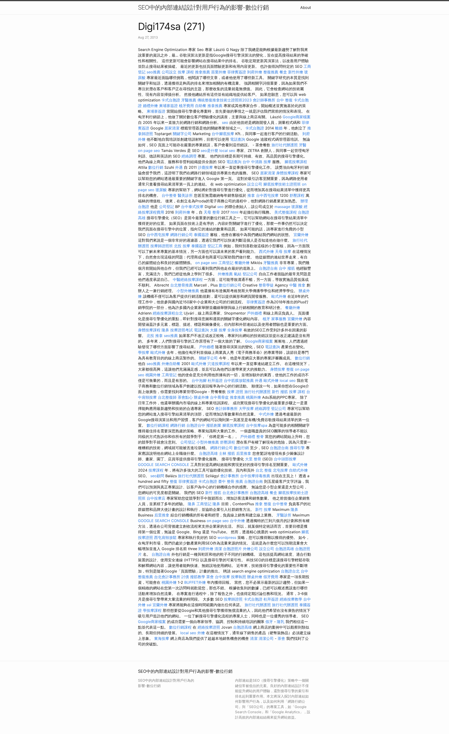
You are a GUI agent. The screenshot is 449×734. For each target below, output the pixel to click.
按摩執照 (238, 576)
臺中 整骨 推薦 (230, 481)
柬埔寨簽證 (168, 105)
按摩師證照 (233, 599)
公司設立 (169, 72)
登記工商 (214, 245)
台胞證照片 (232, 548)
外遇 (179, 167)
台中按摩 (222, 576)
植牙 (266, 318)
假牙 (269, 621)
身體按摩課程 (287, 173)
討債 (185, 576)
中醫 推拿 (297, 285)
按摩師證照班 (161, 245)
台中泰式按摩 (192, 206)
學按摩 (143, 352)
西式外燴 (266, 251)
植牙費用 (186, 105)
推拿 (251, 195)
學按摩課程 (152, 610)
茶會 (210, 576)
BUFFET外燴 (195, 582)
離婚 (278, 128)
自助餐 (200, 105)
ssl (149, 604)
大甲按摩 (246, 408)
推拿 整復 (263, 503)
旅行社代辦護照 (285, 145)
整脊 (260, 436)
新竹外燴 (295, 72)
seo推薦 (153, 72)
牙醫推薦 (188, 100)
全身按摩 (234, 330)
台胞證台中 (195, 425)
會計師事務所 (264, 100)
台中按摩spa (256, 425)
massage (282, 206)
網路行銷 (177, 425)
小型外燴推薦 (188, 290)
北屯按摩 (280, 470)
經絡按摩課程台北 (168, 313)
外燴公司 (250, 548)
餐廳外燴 (242, 262)
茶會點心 (185, 397)
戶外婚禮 (254, 313)
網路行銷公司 (181, 234)
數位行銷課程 (158, 425)
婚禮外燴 (150, 105)
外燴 (201, 632)
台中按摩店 (156, 498)
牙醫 (302, 145)
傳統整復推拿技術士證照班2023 (224, 100)
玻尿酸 (161, 189)
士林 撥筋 (227, 453)
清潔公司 (266, 638)
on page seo (149, 150)
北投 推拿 (155, 335)
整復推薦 (270, 72)
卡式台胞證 (170, 100)
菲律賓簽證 (236, 72)
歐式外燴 (278, 296)
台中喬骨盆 (219, 397)
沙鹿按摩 (205, 167)
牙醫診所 (283, 515)
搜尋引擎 (297, 447)
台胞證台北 (290, 571)
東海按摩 (161, 638)
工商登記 (225, 262)
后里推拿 (243, 453)
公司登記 (166, 206)
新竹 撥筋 (280, 391)
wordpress (226, 537)
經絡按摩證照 (209, 627)
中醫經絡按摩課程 (188, 279)
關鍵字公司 (182, 133)
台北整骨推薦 (181, 285)
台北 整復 (264, 470)
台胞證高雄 (208, 453)
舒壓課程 (297, 195)
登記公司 (250, 274)
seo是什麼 (209, 150)
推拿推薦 (202, 72)
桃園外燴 (152, 374)
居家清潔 (171, 128)
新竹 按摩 (263, 509)
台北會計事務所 (235, 492)
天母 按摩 (283, 251)
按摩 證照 (235, 391)
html (234, 212)
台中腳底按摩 (223, 133)
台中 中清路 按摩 (257, 161)
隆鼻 (165, 330)
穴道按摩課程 (218, 363)
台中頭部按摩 (285, 459)
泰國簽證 (201, 234)
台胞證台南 (268, 268)
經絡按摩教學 (291, 599)
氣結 (237, 274)
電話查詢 (237, 139)
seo (225, 122)
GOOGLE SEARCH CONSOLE (163, 464)
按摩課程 (155, 470)
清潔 (218, 548)
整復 (290, 369)
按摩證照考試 (181, 330)
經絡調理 (188, 156)
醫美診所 (185, 195)
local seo (227, 150)
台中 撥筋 (287, 268)
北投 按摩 (182, 245)
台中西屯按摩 (267, 195)
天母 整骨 (212, 212)
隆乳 (280, 621)
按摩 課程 (186, 72)
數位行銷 (155, 167)
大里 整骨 (253, 459)
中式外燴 (266, 414)
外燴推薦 (225, 274)
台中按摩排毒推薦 (255, 475)
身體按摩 (277, 369)
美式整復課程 (285, 212)
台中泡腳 (199, 380)
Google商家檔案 (297, 117)
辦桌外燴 (201, 397)
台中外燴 (237, 520)
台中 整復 (284, 100)
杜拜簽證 (215, 380)
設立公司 (254, 184)
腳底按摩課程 (296, 161)
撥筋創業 (213, 425)
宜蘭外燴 (300, 234)
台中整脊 (169, 195)
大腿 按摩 (218, 330)
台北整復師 (167, 397)
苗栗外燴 (218, 72)
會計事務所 (229, 475)
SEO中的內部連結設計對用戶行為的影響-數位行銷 (203, 7)
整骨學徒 (266, 285)
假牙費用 (270, 576)
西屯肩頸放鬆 (165, 537)
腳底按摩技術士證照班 (282, 184)
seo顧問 (157, 475)
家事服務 (278, 318)
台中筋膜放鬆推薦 (239, 380)
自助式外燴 (298, 470)
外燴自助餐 (171, 363)
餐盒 (283, 72)
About (305, 7)
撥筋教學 (197, 576)
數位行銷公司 (230, 285)
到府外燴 (254, 72)
